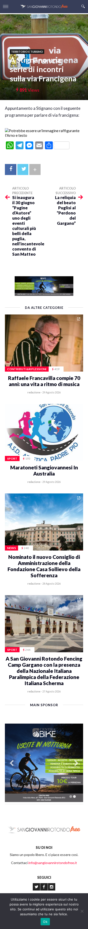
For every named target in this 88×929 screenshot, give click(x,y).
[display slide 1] (70, 796)
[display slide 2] (74, 796)
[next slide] (76, 763)
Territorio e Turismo (27, 51)
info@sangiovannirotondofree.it (52, 863)
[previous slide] (11, 763)
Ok (45, 922)
